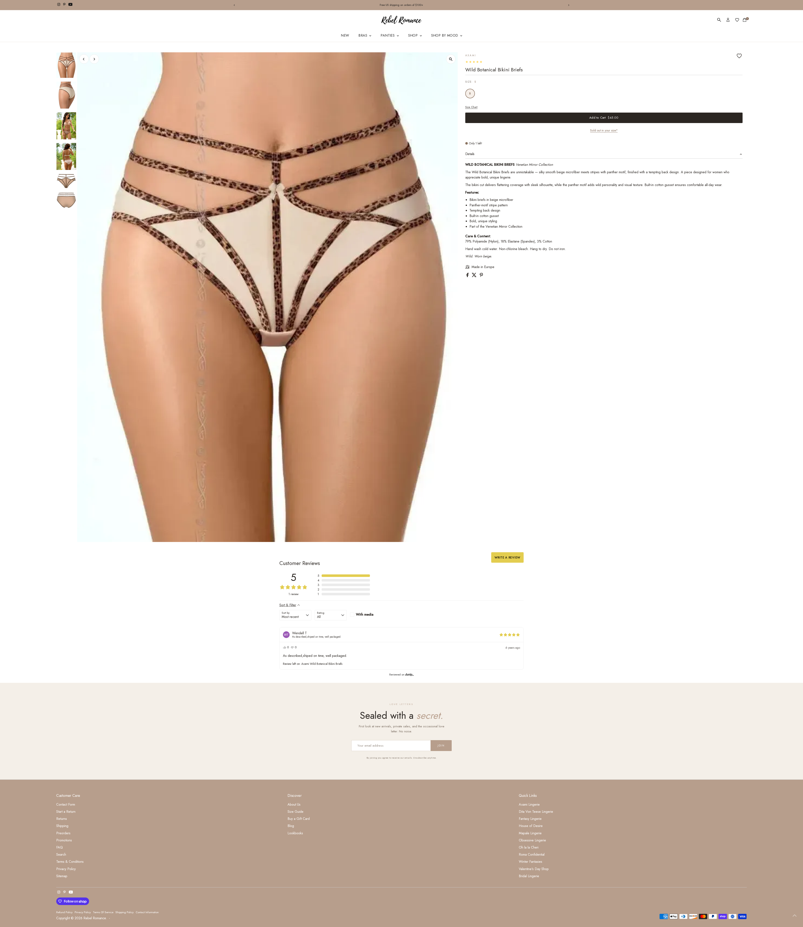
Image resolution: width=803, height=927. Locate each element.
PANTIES (388, 35)
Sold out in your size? (604, 130)
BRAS (363, 35)
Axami (470, 55)
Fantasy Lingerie (530, 818)
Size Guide (295, 811)
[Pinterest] (64, 5)
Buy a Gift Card (299, 818)
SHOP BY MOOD (445, 35)
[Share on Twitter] (475, 275)
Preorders (63, 833)
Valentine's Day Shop (534, 869)
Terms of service (103, 912)
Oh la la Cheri (528, 847)
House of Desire (531, 825)
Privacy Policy (66, 869)
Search (61, 854)
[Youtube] (70, 5)
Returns (61, 818)
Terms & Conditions (70, 861)
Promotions (64, 840)
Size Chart (471, 107)
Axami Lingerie (529, 804)
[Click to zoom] (451, 59)
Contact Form (65, 804)
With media (364, 614)
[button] (344, 576)
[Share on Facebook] (468, 275)
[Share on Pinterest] (481, 275)
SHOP (413, 35)
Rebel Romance (94, 918)
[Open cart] (744, 20)
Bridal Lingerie (529, 876)
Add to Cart (603, 117)
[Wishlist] (737, 20)
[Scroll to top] (794, 915)
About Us (294, 804)
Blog (291, 825)
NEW (345, 35)
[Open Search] (719, 20)
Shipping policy (124, 912)
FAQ (59, 847)
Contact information (147, 912)
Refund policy (64, 912)
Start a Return (65, 811)
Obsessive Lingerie (532, 840)
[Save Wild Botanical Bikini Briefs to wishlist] (739, 56)
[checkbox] (366, 614)
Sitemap (61, 876)
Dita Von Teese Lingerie (536, 811)
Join (441, 745)
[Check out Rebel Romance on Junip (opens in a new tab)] (409, 674)
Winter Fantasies (530, 861)
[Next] (568, 5)
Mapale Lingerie (530, 833)
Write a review (507, 557)
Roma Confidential (532, 854)
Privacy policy (83, 912)
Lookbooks (295, 833)
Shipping (62, 825)
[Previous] (234, 5)
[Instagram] (58, 5)
